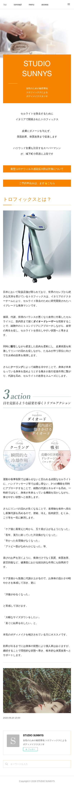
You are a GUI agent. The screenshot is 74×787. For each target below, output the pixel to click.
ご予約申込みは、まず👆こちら (37, 183)
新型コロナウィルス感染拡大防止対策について (37, 168)
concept (18, 4)
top (5, 4)
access (44, 4)
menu (31, 4)
